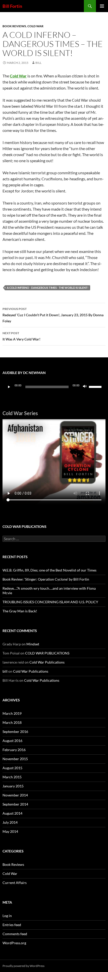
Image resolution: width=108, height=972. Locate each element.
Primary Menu (102, 6)
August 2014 (12, 813)
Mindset (32, 644)
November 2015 (15, 759)
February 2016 (14, 750)
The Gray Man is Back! (20, 611)
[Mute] (84, 386)
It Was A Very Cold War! (21, 336)
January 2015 (13, 786)
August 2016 (12, 740)
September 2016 (15, 731)
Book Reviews (14, 26)
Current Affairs (15, 882)
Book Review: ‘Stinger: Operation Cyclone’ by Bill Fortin (46, 579)
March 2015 (12, 777)
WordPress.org (14, 943)
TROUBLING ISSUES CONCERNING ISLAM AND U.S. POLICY (50, 602)
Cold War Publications (47, 662)
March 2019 (12, 713)
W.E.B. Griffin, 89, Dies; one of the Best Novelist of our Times (49, 570)
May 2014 (10, 831)
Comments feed (15, 934)
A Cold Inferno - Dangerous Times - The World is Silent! (47, 287)
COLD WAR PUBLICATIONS (47, 653)
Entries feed (12, 925)
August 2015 (12, 768)
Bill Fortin (12, 6)
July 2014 (10, 822)
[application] (54, 387)
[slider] (96, 386)
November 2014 (15, 795)
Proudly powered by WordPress (23, 966)
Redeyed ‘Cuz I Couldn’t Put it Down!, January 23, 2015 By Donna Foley (53, 315)
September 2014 (15, 804)
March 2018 (12, 722)
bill (38, 63)
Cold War (35, 26)
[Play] (9, 386)
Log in (7, 915)
